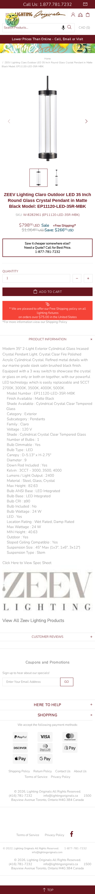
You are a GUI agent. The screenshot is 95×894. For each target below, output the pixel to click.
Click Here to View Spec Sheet (26, 562)
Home (47, 58)
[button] (63, 27)
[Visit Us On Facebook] (71, 834)
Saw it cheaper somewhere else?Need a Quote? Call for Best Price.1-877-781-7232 (47, 248)
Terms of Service (36, 777)
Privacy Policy (60, 777)
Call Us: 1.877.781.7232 (47, 4)
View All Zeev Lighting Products (33, 620)
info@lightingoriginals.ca (60, 796)
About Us (80, 771)
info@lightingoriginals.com (47, 852)
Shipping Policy (56, 322)
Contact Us (62, 771)
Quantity (10, 271)
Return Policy (42, 771)
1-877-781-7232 (75, 848)
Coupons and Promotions (48, 662)
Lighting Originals (41, 14)
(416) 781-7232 (20, 796)
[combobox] (38, 27)
